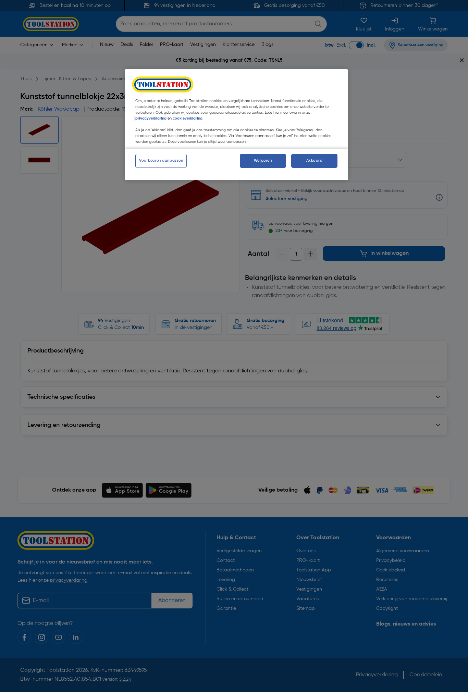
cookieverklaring (187, 118)
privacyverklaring (151, 118)
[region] (236, 124)
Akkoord (314, 161)
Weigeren (263, 161)
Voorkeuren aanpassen (161, 161)
